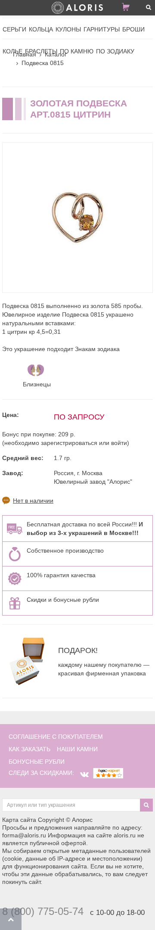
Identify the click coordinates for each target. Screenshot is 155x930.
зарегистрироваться (69, 442)
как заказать (29, 749)
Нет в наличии (33, 500)
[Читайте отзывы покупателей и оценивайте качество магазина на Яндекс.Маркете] (108, 772)
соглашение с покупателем (56, 736)
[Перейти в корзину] (129, 8)
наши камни (77, 749)
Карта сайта (19, 819)
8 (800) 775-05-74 (43, 911)
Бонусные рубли (37, 761)
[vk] (84, 774)
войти (119, 442)
